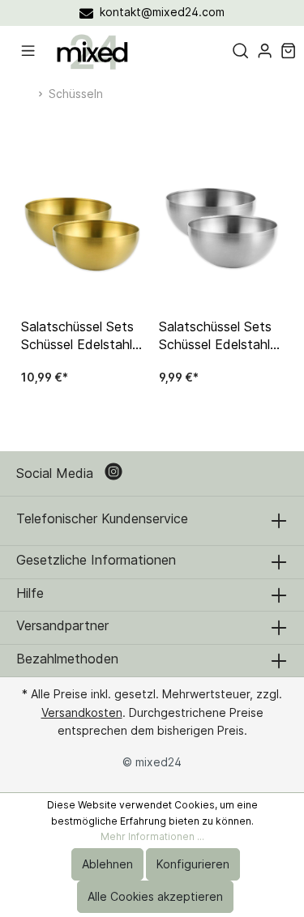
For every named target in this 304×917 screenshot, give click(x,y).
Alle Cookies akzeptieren (155, 896)
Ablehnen (107, 864)
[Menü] (28, 51)
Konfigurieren (192, 864)
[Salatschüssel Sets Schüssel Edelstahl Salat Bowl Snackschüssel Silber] (221, 232)
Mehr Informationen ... (152, 836)
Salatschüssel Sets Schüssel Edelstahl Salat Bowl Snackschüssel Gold (80, 335)
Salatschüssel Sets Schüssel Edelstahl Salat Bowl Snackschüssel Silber (220, 335)
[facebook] (115, 473)
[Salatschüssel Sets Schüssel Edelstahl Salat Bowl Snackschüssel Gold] (83, 232)
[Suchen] (240, 51)
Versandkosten (81, 712)
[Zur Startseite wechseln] (92, 51)
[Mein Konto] (264, 51)
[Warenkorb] (288, 51)
